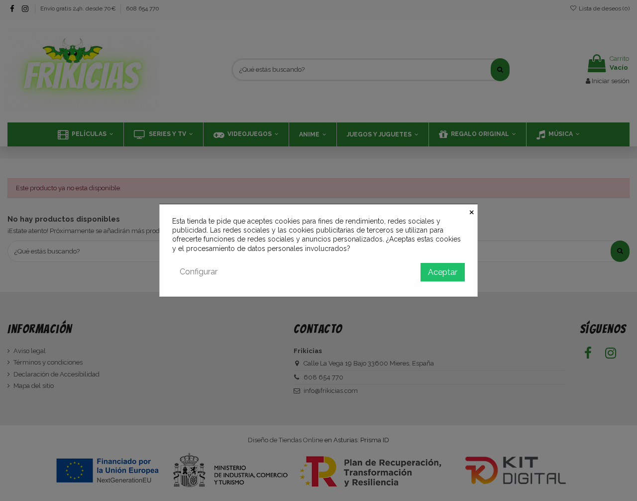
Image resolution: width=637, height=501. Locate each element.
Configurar (198, 271)
